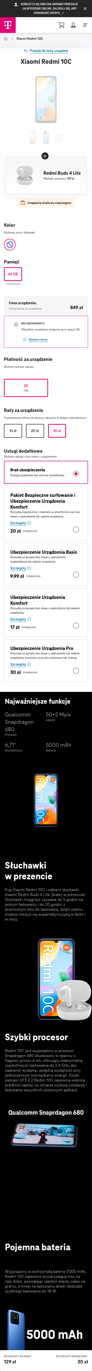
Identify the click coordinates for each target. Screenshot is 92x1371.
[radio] (13, 274)
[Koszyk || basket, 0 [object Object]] (62, 25)
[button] (46, 8)
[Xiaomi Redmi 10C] (32, 137)
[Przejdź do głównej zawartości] (8, 25)
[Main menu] (85, 25)
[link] (46, 50)
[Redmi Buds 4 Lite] (59, 137)
